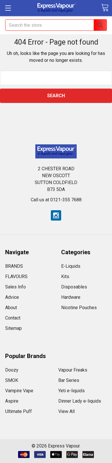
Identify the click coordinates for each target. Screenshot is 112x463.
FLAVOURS (16, 276)
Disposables (74, 287)
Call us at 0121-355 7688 (56, 199)
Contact (12, 318)
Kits (65, 276)
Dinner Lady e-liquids (79, 401)
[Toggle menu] (8, 8)
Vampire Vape (19, 390)
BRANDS (14, 266)
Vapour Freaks (72, 370)
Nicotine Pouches (79, 307)
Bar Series (68, 380)
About (11, 307)
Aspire (11, 401)
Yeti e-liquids (71, 390)
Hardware (70, 297)
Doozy (11, 370)
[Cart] (105, 7)
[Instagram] (56, 215)
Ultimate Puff (18, 411)
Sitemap (13, 328)
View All (66, 411)
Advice (12, 297)
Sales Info (15, 287)
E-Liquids (70, 266)
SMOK (11, 380)
